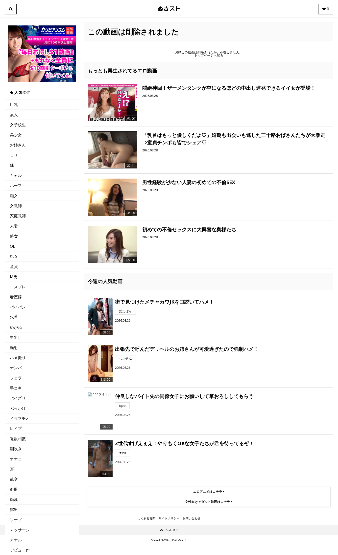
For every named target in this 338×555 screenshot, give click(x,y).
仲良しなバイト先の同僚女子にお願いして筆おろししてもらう (184, 396)
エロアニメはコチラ (208, 491)
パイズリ (18, 398)
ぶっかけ (18, 408)
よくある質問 (146, 518)
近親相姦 (18, 438)
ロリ (14, 155)
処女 (14, 256)
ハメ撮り (18, 357)
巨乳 (14, 104)
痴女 (14, 195)
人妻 (14, 226)
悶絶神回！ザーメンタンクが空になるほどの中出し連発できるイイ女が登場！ (228, 87)
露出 (14, 509)
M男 (14, 276)
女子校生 (18, 124)
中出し (16, 337)
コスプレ (18, 286)
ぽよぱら (125, 311)
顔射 (14, 347)
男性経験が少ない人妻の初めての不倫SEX (188, 182)
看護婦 (16, 297)
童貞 (14, 266)
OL (12, 246)
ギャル (16, 175)
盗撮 (14, 489)
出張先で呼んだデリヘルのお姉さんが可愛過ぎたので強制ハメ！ (187, 349)
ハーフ (16, 185)
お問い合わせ (191, 518)
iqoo (122, 405)
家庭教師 (18, 216)
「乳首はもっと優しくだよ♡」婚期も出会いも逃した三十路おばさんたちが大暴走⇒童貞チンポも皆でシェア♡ (233, 139)
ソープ (16, 519)
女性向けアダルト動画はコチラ (208, 501)
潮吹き (16, 449)
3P (12, 469)
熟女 (14, 236)
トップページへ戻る (208, 55)
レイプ (16, 428)
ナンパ (16, 367)
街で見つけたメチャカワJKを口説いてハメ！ (164, 301)
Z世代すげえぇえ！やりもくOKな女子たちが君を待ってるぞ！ (184, 443)
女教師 (16, 205)
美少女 (16, 135)
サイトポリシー (169, 518)
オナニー (18, 459)
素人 (14, 114)
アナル (16, 540)
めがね (16, 327)
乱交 (14, 479)
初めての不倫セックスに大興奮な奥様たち (189, 229)
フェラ (16, 378)
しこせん (125, 358)
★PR (122, 453)
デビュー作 (20, 550)
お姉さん (18, 145)
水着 (14, 317)
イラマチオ (20, 418)
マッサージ (20, 530)
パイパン (18, 307)
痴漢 (14, 499)
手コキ (16, 388)
